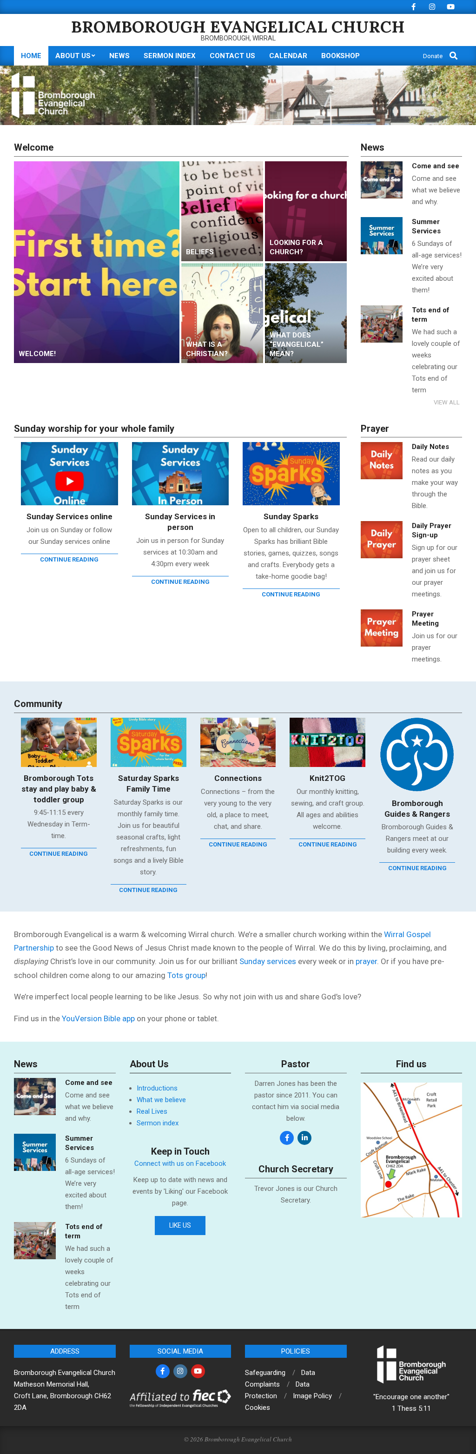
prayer (366, 961)
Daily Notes (430, 447)
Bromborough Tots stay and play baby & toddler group (58, 788)
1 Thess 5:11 (411, 1408)
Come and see (435, 166)
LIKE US (180, 1225)
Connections (238, 778)
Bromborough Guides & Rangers (417, 809)
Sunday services (267, 961)
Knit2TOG (327, 778)
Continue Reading (69, 559)
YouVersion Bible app (98, 1018)
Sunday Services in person (180, 522)
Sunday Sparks (291, 516)
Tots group (186, 975)
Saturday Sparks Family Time (148, 783)
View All (447, 402)
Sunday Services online (69, 516)
